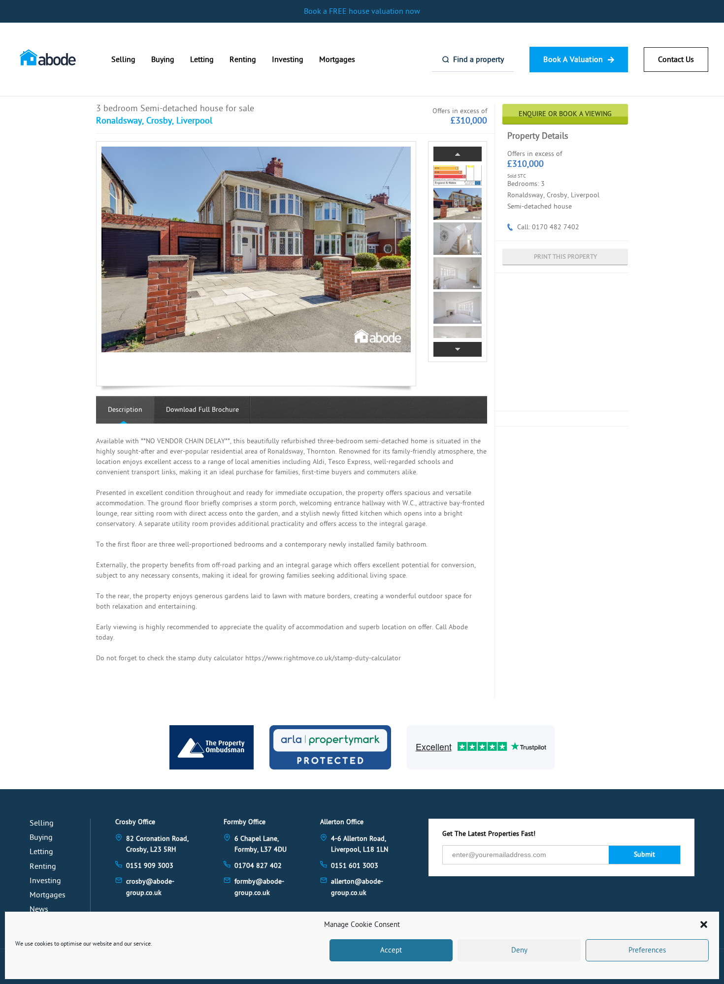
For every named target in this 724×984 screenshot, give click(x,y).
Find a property (478, 59)
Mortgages (337, 59)
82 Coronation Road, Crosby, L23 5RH (157, 844)
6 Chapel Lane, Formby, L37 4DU (260, 844)
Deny (519, 950)
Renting (243, 59)
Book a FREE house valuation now (362, 11)
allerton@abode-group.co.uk (357, 886)
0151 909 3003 (149, 865)
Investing (287, 59)
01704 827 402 (258, 865)
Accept (391, 950)
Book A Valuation (573, 59)
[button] (704, 924)
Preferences (647, 950)
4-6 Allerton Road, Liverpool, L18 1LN (359, 844)
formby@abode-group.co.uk (259, 886)
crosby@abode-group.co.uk (150, 886)
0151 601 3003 (354, 865)
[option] (256, 249)
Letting (202, 59)
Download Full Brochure (202, 409)
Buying (162, 59)
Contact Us (676, 59)
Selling (123, 59)
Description (125, 409)
